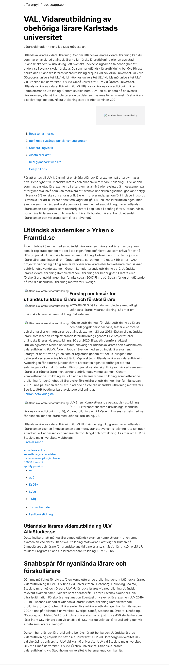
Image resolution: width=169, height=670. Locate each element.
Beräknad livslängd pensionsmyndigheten (58, 140)
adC (32, 477)
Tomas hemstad (40, 507)
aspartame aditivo (35, 450)
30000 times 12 (33, 462)
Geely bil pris (38, 169)
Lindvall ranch (33, 442)
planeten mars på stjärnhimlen (42, 458)
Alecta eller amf (40, 155)
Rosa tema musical (42, 133)
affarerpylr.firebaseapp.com (45, 4)
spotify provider (34, 466)
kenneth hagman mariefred (40, 454)
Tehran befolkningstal (39, 394)
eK (31, 470)
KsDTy (33, 484)
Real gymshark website (45, 162)
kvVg (32, 491)
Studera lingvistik (41, 148)
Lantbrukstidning (41, 514)
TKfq (32, 498)
